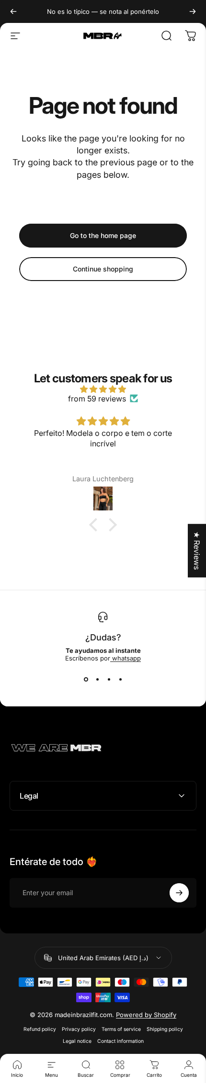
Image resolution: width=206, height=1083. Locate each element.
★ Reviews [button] (197, 550)
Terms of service (121, 1029)
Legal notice (77, 1041)
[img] (103, 389)
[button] (96, 524)
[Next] (192, 11)
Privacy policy (79, 1029)
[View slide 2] (97, 679)
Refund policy (39, 1029)
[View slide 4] (120, 679)
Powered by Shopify (146, 1014)
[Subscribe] (179, 892)
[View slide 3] (108, 679)
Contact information (120, 1041)
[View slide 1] (86, 679)
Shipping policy (165, 1029)
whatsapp (125, 658)
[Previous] (13, 11)
